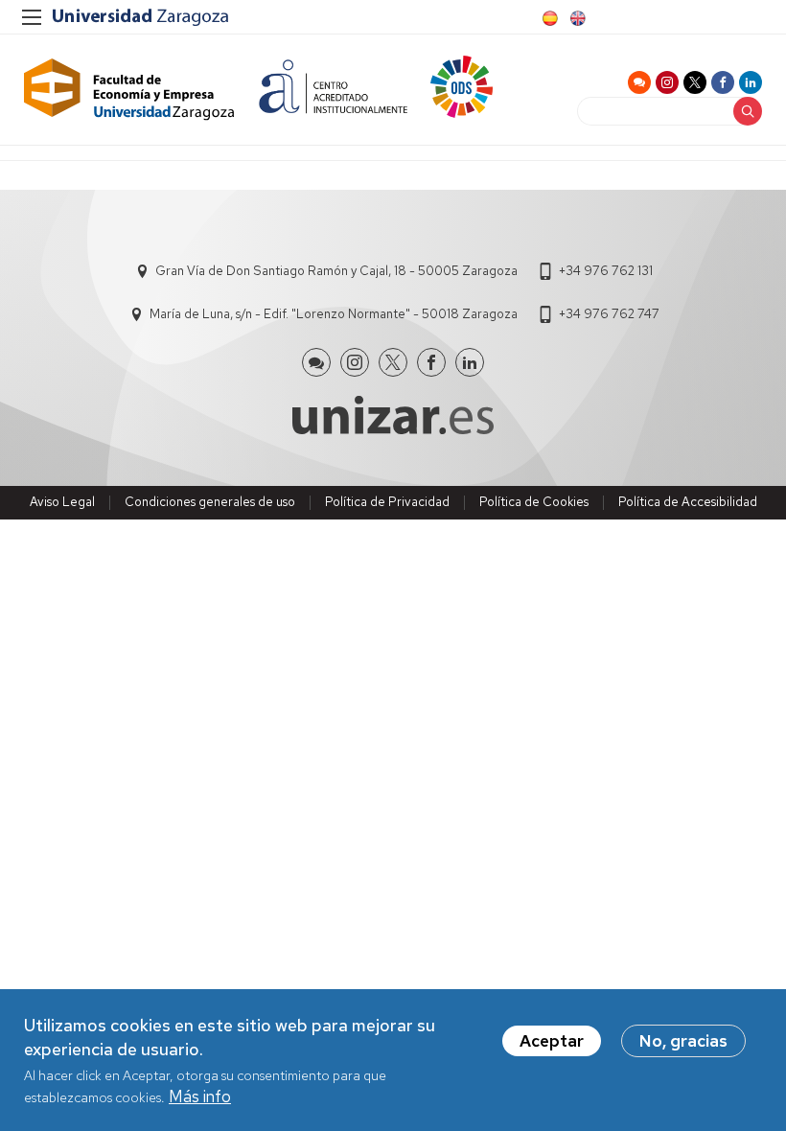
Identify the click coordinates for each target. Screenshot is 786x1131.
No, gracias (683, 1040)
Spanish (548, 18)
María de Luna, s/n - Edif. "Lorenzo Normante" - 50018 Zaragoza (334, 314)
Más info (200, 1096)
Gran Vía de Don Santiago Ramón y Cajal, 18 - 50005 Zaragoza (336, 271)
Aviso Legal (62, 502)
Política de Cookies (534, 502)
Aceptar (552, 1040)
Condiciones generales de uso (210, 502)
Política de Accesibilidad (687, 502)
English (576, 18)
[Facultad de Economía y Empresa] (129, 89)
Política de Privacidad (387, 502)
